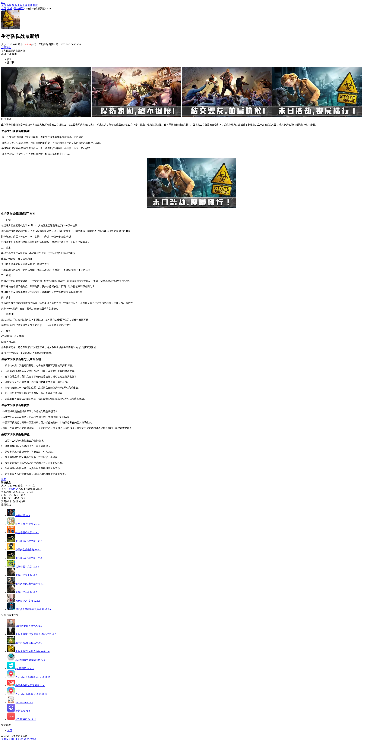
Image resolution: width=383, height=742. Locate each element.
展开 (3, 479)
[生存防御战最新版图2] (136, 116)
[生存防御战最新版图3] (227, 116)
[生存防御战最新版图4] (317, 116)
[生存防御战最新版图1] (46, 116)
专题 (30, 5)
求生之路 (22, 5)
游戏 (9, 5)
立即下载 (6, 47)
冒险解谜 (19, 8)
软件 (14, 5)
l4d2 (3, 2)
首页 (3, 5)
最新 (35, 5)
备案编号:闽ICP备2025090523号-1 (18, 739)
